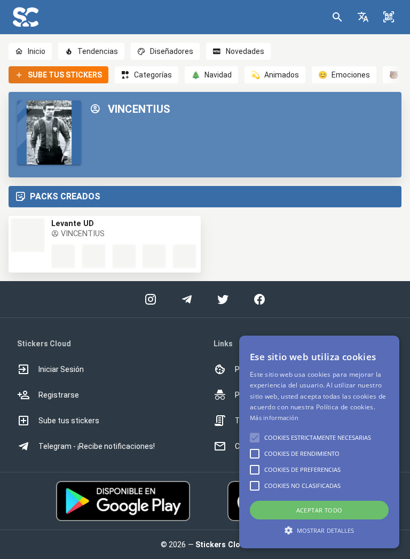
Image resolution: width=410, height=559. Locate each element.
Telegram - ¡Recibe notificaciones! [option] (96, 446)
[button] (363, 17)
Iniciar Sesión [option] (61, 369)
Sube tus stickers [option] (68, 420)
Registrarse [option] (58, 395)
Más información (274, 418)
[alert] (319, 442)
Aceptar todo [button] (319, 510)
